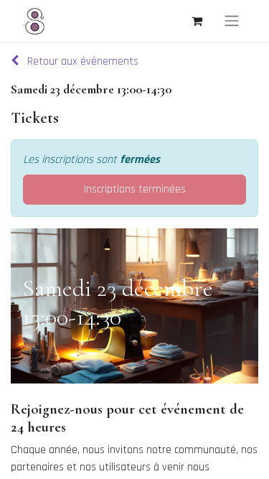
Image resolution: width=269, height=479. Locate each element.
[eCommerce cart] (196, 20)
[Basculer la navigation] (232, 21)
